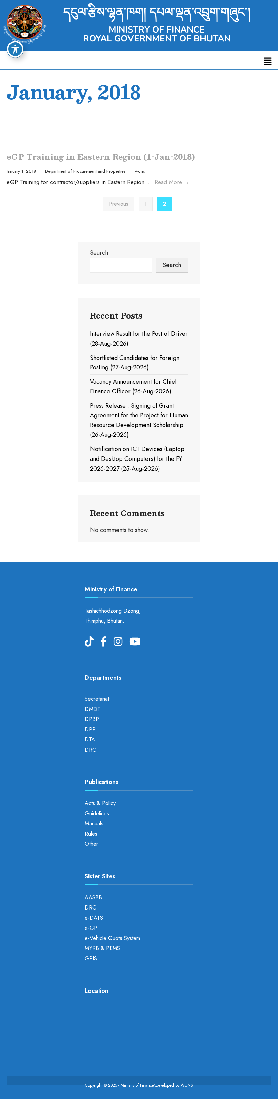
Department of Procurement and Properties (85, 171)
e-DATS (94, 918)
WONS (187, 1085)
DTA (90, 739)
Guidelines (97, 813)
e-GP (91, 928)
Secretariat (97, 699)
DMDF (92, 709)
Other (91, 844)
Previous (118, 204)
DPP (90, 729)
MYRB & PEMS (102, 948)
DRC (90, 750)
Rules (91, 834)
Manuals (94, 824)
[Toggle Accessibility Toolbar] (15, 49)
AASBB (93, 897)
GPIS (91, 958)
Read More (172, 182)
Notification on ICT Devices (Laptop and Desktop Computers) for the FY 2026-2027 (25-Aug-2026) (137, 459)
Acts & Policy (100, 803)
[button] (268, 61)
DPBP (92, 719)
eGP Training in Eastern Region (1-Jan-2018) (101, 156)
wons (140, 171)
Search (99, 252)
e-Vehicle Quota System (112, 938)
